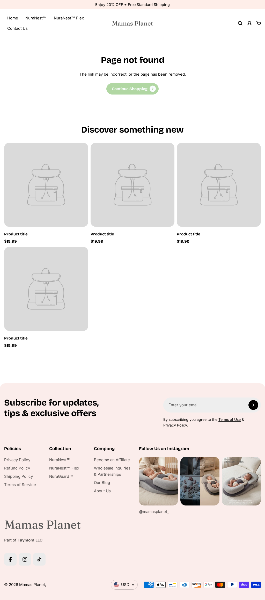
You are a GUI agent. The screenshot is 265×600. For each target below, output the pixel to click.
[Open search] (240, 23)
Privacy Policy (175, 425)
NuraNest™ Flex (69, 18)
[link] (132, 89)
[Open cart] (258, 23)
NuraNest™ (36, 18)
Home (12, 18)
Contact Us (17, 28)
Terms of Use (229, 419)
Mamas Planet (32, 584)
